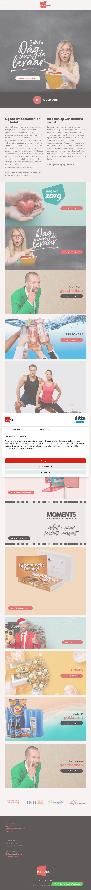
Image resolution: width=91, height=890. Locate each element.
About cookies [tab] (45, 429)
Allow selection (45, 466)
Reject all (45, 472)
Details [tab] (74, 429)
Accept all (45, 461)
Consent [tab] (16, 429)
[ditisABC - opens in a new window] (80, 420)
